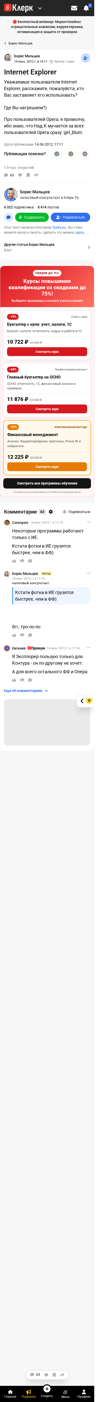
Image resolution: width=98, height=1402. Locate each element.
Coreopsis (20, 523)
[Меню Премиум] (40, 8)
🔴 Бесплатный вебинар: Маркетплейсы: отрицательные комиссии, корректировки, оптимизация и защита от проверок (47, 27)
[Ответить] (30, 561)
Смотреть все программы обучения (47, 483)
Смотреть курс (47, 352)
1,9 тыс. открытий (19, 168)
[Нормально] (71, 154)
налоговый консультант (30, 583)
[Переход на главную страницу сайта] (18, 8)
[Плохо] (85, 154)
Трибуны (59, 227)
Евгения (19, 648)
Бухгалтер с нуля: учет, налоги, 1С (39, 324)
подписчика (19, 207)
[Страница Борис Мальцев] (8, 57)
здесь (79, 232)
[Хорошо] (57, 154)
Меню (65, 1396)
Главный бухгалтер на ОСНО (34, 377)
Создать (47, 1395)
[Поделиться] (36, 175)
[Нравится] (20, 175)
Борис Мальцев (25, 574)
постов (48, 207)
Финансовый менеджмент (32, 434)
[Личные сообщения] (74, 8)
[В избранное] (28, 175)
